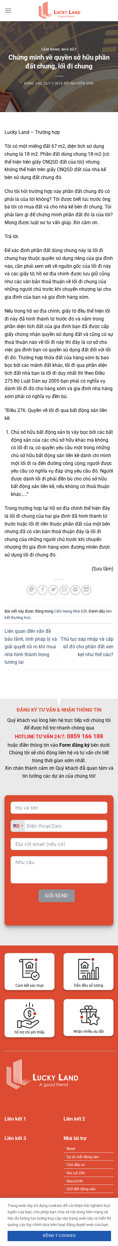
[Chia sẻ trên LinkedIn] (86, 590)
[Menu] (8, 10)
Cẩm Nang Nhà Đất (59, 50)
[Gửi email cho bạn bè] (65, 590)
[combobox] (18, 826)
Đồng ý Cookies (59, 1235)
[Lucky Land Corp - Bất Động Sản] (59, 10)
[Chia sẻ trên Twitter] (53, 590)
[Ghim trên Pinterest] (75, 590)
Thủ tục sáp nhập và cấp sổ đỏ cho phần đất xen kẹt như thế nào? (87, 646)
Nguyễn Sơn (82, 83)
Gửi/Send (56, 896)
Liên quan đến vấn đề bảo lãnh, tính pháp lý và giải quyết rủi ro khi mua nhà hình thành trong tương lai (31, 646)
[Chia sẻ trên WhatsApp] (32, 590)
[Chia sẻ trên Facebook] (43, 590)
